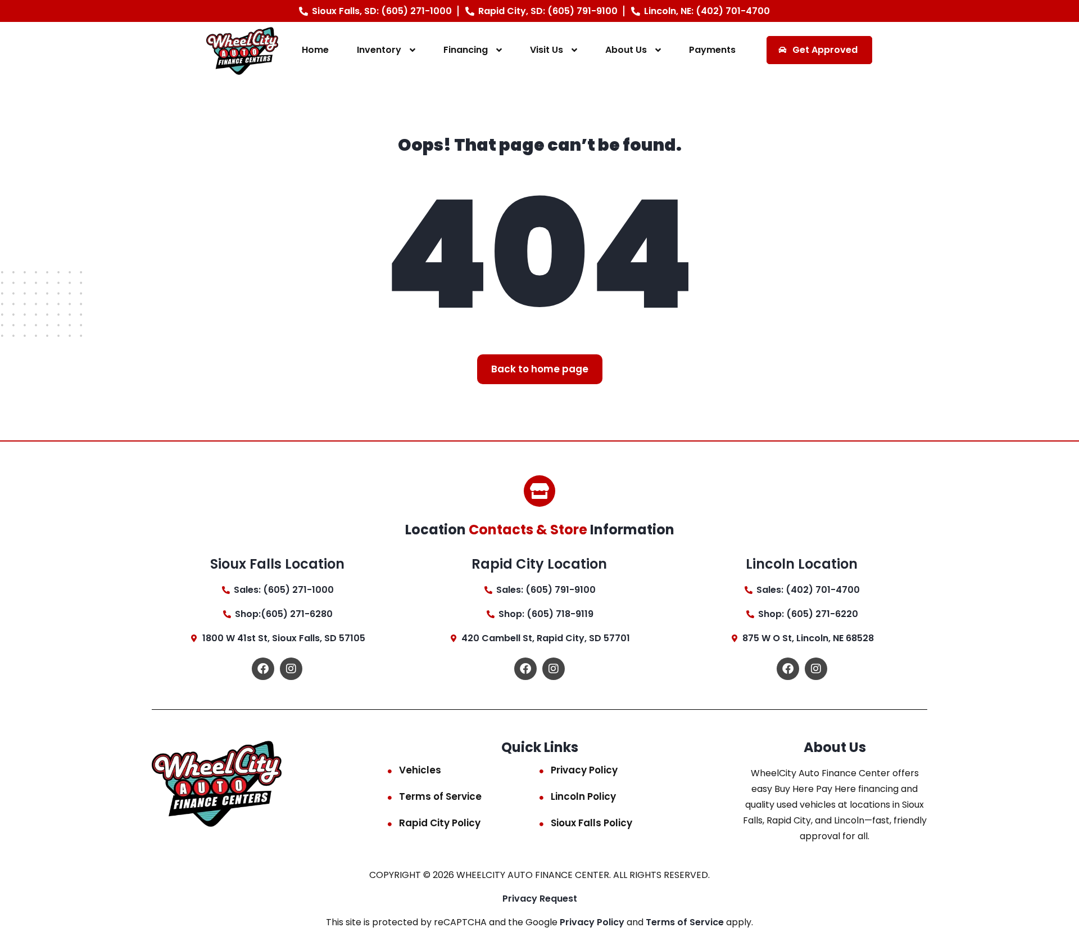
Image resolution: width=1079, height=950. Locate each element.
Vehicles (420, 770)
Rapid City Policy (439, 823)
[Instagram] (291, 669)
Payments (712, 49)
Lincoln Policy (583, 796)
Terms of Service (440, 796)
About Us (626, 49)
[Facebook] (263, 669)
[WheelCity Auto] (242, 50)
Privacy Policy (584, 770)
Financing (465, 49)
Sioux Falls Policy (591, 823)
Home (315, 49)
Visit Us (546, 49)
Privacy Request (539, 898)
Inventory (379, 49)
